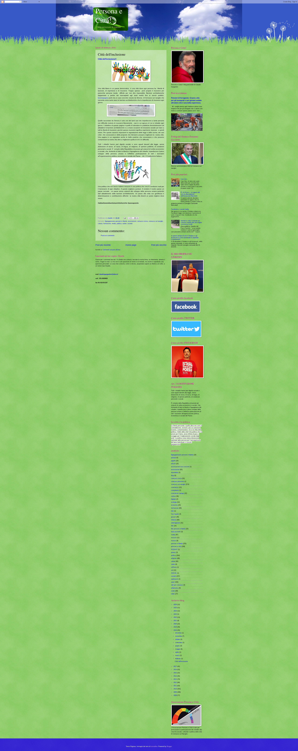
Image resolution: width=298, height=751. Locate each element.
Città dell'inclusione (181, 661)
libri (172, 526)
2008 (175, 695)
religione (174, 558)
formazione (107, 223)
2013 (175, 679)
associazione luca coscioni (180, 467)
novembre (178, 636)
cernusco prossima (177, 481)
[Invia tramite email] (128, 218)
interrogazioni (175, 523)
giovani (173, 517)
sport (172, 582)
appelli (173, 461)
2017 (175, 666)
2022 (175, 617)
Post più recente (103, 245)
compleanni (175, 490)
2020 (175, 624)
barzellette (174, 472)
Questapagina (103, 98)
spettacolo (174, 579)
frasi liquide (175, 514)
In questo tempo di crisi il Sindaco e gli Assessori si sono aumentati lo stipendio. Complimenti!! (185, 237)
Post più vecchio (158, 245)
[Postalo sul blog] (131, 218)
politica (119, 223)
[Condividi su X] (133, 218)
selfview (174, 567)
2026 (175, 604)
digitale (173, 499)
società (129, 223)
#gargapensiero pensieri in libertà (116, 221)
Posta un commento (107, 235)
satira (173, 564)
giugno (177, 646)
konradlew (154, 746)
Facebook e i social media (180, 209)
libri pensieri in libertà (178, 529)
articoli (173, 463)
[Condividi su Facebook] (135, 218)
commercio (175, 487)
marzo (177, 655)
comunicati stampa (177, 493)
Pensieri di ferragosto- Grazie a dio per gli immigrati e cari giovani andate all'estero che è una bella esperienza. (186, 100)
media (114, 223)
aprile (177, 652)
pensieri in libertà (177, 543)
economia (174, 505)
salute (124, 223)
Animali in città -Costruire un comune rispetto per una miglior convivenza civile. (191, 222)
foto (172, 511)
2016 (175, 669)
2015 (175, 673)
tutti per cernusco (177, 585)
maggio (178, 649)
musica (173, 540)
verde (173, 591)
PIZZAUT (174, 549)
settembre (179, 642)
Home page (130, 245)
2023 (175, 614)
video (173, 594)
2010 (175, 689)
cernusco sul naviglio (156, 221)
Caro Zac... (184, 179)
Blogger (169, 746)
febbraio (178, 658)
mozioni (173, 537)
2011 (175, 686)
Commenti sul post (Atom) (111, 250)
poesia (173, 552)
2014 (175, 676)
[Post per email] (124, 218)
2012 (175, 682)
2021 (175, 620)
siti (172, 570)
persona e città (176, 546)
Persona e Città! (108, 15)
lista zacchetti (176, 532)
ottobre (177, 639)
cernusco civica (142, 221)
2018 (175, 630)
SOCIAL (174, 573)
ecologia (174, 502)
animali (173, 458)
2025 (175, 608)
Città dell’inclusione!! (107, 59)
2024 (175, 611)
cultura (100, 223)
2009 (175, 692)
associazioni (132, 221)
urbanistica (174, 588)
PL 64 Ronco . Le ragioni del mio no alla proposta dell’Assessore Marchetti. (190, 194)
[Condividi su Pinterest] (137, 218)
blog (172, 475)
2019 (175, 627)
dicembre (178, 633)
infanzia (173, 520)
